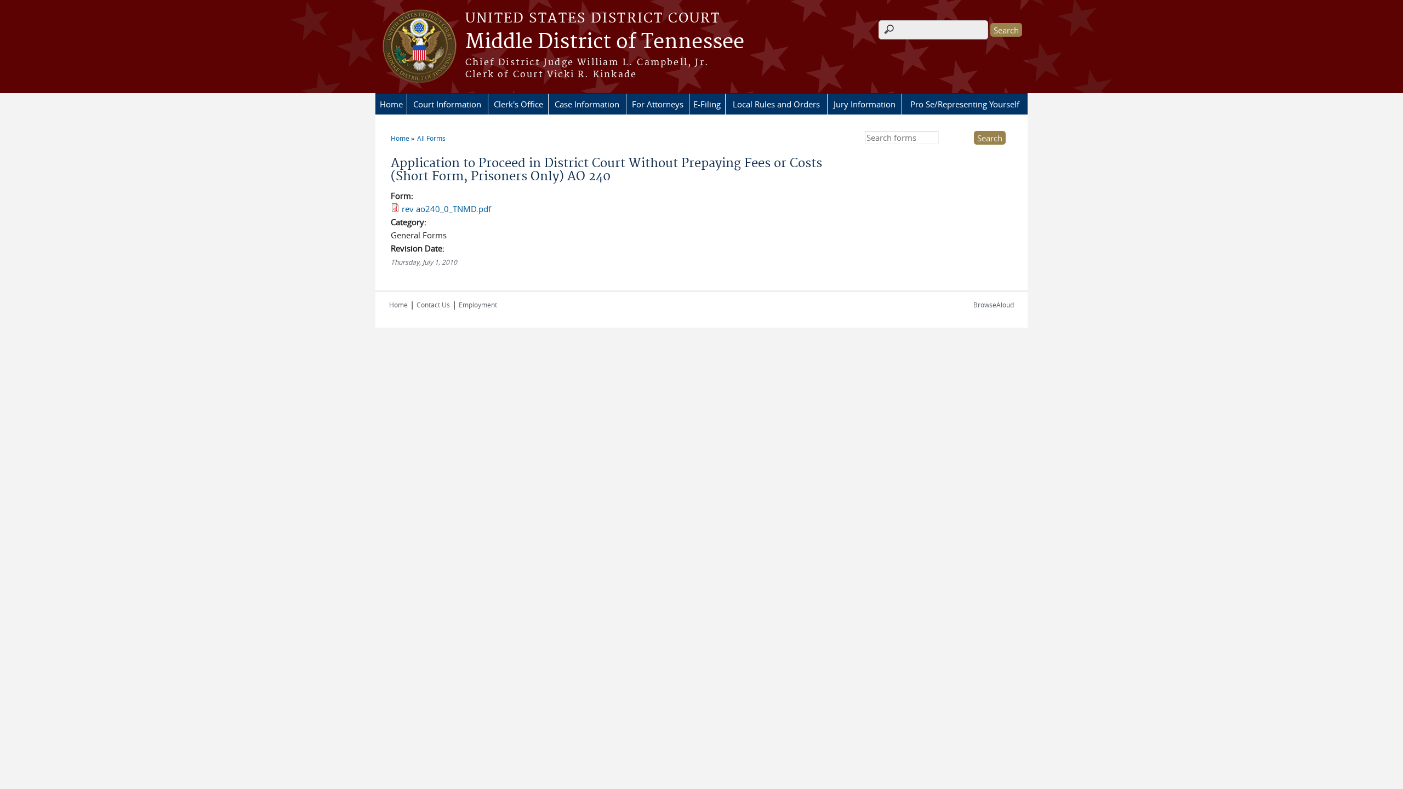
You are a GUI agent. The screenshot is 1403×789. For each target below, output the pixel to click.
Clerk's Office (518, 104)
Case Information (587, 104)
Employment (478, 304)
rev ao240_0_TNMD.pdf (446, 208)
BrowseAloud (993, 304)
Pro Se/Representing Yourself (964, 104)
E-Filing (707, 104)
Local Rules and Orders (776, 104)
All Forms (431, 138)
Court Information (447, 104)
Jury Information (865, 104)
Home (391, 104)
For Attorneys (657, 104)
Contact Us (433, 304)
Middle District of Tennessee (604, 42)
